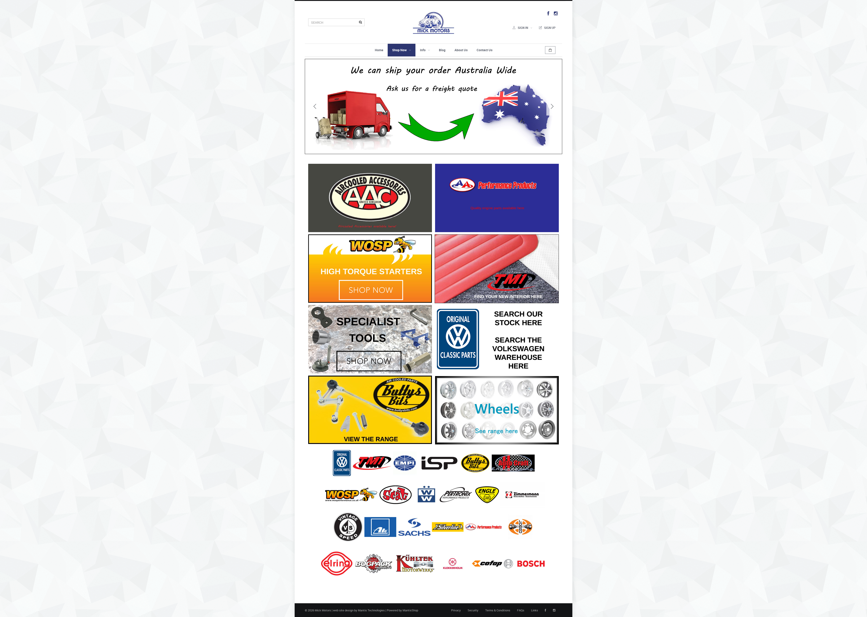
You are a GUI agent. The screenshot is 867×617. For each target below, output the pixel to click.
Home (379, 50)
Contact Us (484, 50)
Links (534, 610)
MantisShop (410, 610)
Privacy (456, 610)
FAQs (520, 610)
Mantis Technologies (371, 610)
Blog (442, 50)
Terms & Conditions (497, 610)
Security (473, 610)
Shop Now (399, 50)
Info (423, 50)
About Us (461, 50)
